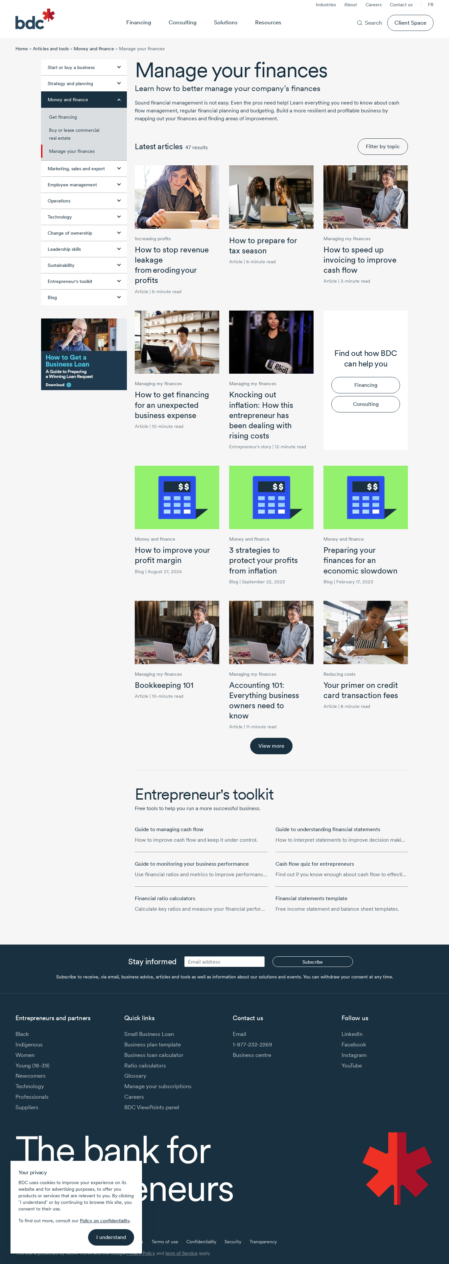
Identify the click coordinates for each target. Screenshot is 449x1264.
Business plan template (152, 1044)
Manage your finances (72, 151)
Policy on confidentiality (105, 1220)
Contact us (401, 4)
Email (239, 1033)
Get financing (63, 117)
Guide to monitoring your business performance (192, 864)
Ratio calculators (145, 1065)
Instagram (354, 1054)
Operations (59, 200)
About (350, 4)
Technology (60, 217)
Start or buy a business (71, 67)
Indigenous (29, 1044)
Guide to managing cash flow (169, 829)
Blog (52, 297)
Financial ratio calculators (165, 898)
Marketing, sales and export (76, 168)
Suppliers (26, 1107)
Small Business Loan (149, 1033)
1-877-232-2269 (252, 1044)
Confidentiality (201, 1241)
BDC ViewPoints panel (151, 1107)
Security (233, 1241)
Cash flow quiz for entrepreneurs (314, 864)
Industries (326, 4)
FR (431, 4)
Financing (138, 22)
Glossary (135, 1075)
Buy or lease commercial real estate (74, 134)
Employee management (72, 184)
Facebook (354, 1044)
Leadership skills (64, 249)
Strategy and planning (70, 83)
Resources (268, 22)
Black (22, 1033)
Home (21, 48)
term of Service (181, 1253)
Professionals (32, 1096)
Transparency (263, 1241)
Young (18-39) (32, 1065)
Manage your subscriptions (158, 1086)
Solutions (226, 22)
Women (25, 1054)
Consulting (183, 22)
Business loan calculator (153, 1054)
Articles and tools (51, 48)
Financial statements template (311, 898)
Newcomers (30, 1075)
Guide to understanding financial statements (327, 829)
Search (373, 22)
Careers (374, 4)
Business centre (252, 1054)
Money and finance (94, 48)
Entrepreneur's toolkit (70, 281)
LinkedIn (352, 1033)
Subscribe (312, 962)
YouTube (352, 1065)
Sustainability (61, 265)
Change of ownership (70, 233)
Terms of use (165, 1241)
